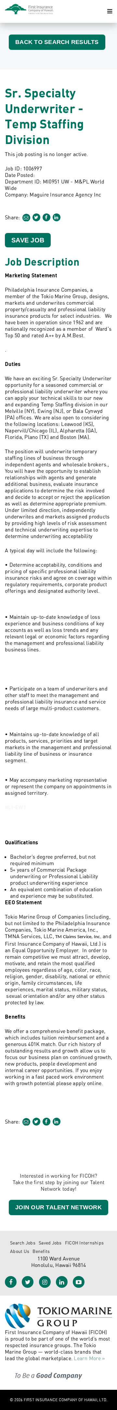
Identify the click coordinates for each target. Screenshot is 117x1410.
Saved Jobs (50, 1242)
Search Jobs (22, 1242)
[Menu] (109, 11)
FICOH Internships (84, 1242)
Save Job (27, 240)
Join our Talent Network (58, 1207)
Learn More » (89, 1358)
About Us (19, 1251)
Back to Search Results (57, 42)
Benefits (41, 1251)
